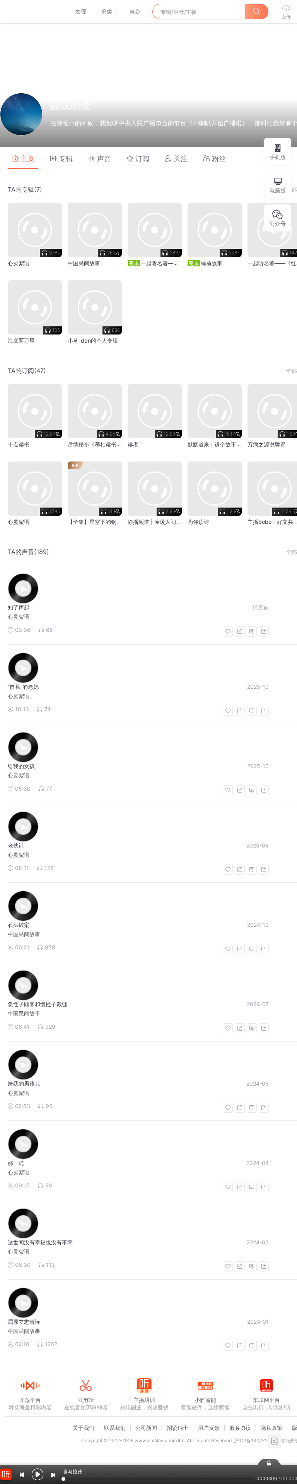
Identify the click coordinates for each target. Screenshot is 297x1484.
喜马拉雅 (30, 11)
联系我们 (115, 1427)
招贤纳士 (177, 1427)
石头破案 (18, 924)
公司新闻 (146, 1427)
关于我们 (83, 1427)
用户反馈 (209, 1427)
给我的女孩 (21, 766)
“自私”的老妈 (23, 686)
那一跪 (16, 1163)
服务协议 (240, 1427)
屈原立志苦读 (24, 1321)
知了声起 (18, 607)
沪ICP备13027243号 (256, 1440)
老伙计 (16, 845)
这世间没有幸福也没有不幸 (40, 1242)
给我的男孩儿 (24, 1083)
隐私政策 (271, 1427)
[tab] (23, 158)
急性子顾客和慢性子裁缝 (37, 1004)
